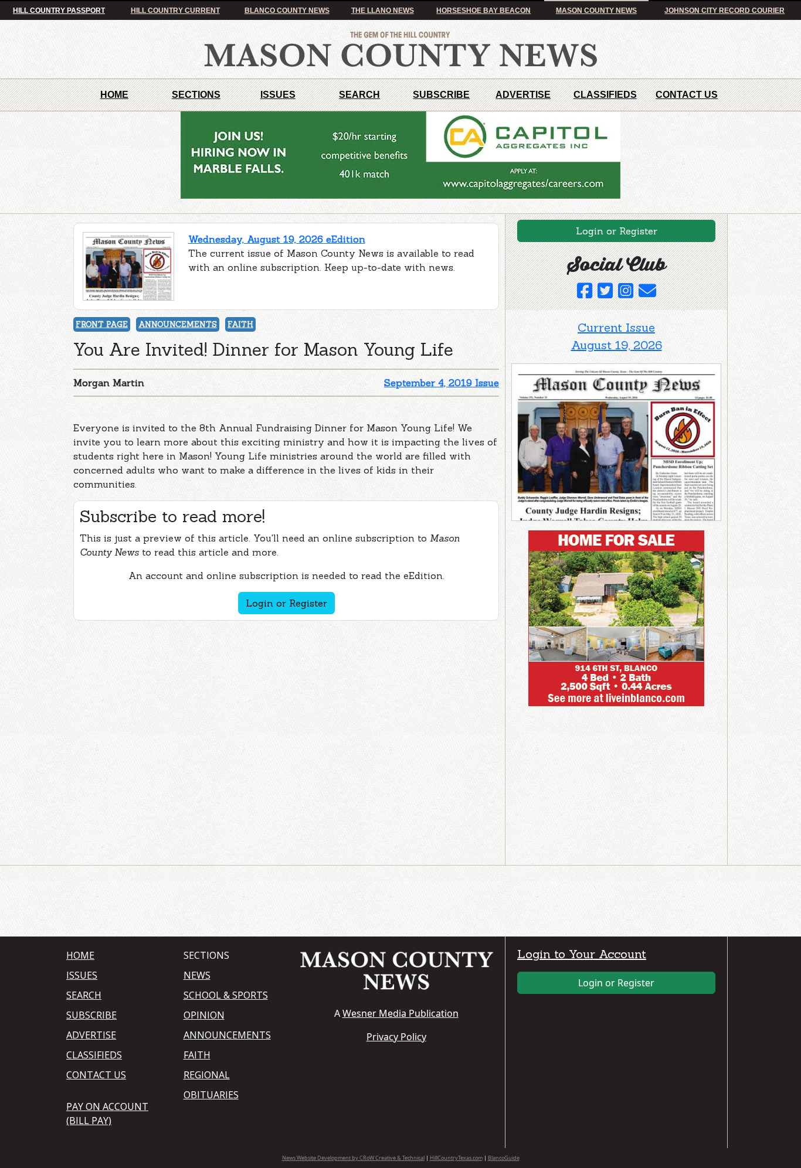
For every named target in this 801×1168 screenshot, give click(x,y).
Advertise (523, 95)
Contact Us (687, 95)
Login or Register (286, 603)
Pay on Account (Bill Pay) (107, 1113)
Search (359, 95)
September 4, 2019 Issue (441, 383)
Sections (196, 95)
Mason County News (596, 10)
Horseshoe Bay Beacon (483, 10)
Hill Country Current (175, 10)
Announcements (177, 324)
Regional (207, 1074)
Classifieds (605, 95)
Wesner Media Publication (400, 1013)
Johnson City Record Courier (724, 10)
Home (114, 95)
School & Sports (226, 995)
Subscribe (441, 95)
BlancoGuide (504, 1158)
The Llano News (382, 10)
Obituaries (211, 1094)
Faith (240, 324)
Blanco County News (287, 10)
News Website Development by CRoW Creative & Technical (353, 1158)
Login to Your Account (581, 953)
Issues (278, 95)
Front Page (102, 324)
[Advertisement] (599, 788)
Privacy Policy (396, 1036)
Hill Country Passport (59, 10)
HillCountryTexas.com (456, 1158)
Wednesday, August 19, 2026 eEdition (276, 239)
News (197, 975)
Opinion (204, 1015)
